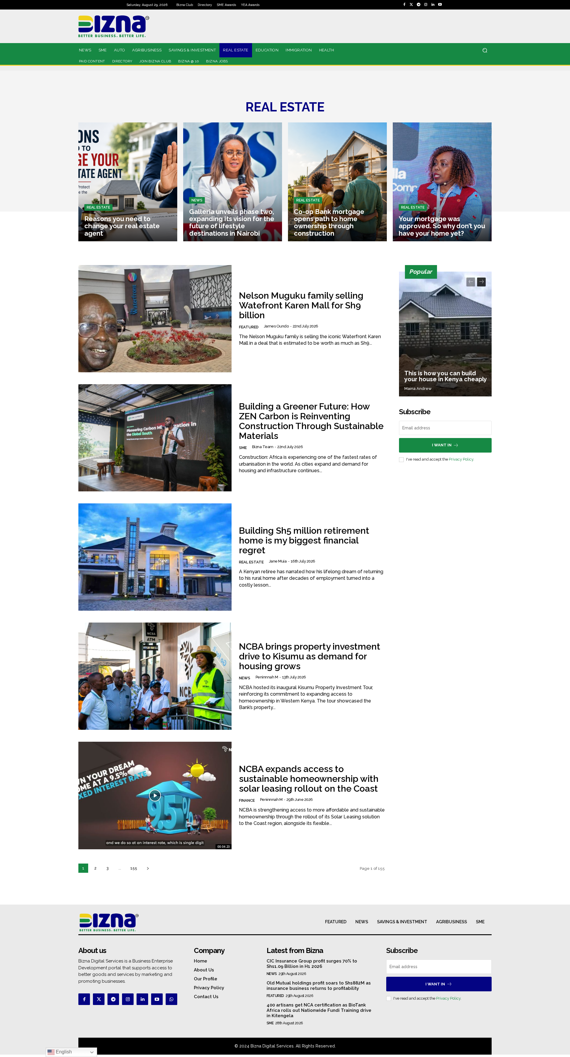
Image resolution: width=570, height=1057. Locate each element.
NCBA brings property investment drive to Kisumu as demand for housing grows (309, 656)
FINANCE (247, 800)
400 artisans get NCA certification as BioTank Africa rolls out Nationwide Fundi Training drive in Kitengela (319, 1010)
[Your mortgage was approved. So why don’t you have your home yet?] (442, 181)
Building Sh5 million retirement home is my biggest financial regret (304, 540)
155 (133, 868)
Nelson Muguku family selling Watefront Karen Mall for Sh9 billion (301, 305)
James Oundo (276, 326)
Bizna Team (262, 447)
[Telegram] (418, 4)
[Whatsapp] (171, 999)
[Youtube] (440, 4)
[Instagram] (425, 4)
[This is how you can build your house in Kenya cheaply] (445, 334)
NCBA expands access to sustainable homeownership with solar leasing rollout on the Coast (309, 779)
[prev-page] (470, 282)
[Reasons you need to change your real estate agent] (127, 181)
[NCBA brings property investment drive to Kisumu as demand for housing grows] (155, 676)
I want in (442, 445)
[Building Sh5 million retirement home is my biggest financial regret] (155, 557)
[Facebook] (404, 4)
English (63, 1051)
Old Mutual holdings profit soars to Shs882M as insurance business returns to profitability (319, 985)
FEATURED (249, 327)
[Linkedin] (432, 4)
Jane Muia (278, 561)
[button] (485, 50)
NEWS (196, 200)
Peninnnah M (267, 677)
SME (243, 447)
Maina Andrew (418, 388)
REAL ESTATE (98, 207)
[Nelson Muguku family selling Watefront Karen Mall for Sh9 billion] (155, 318)
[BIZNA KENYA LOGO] (140, 26)
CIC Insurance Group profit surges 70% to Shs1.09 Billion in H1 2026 (312, 963)
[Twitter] (411, 4)
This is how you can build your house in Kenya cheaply (445, 376)
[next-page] (148, 868)
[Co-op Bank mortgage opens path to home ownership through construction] (337, 181)
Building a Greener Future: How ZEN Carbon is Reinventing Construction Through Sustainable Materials (311, 421)
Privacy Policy (461, 459)
